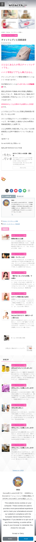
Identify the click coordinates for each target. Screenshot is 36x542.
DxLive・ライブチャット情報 (10, 221)
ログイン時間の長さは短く (20, 297)
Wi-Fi (4, 224)
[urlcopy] (29, 190)
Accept (26, 538)
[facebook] (11, 190)
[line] (24, 190)
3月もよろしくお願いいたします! (22, 448)
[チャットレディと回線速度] (20, 190)
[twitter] (7, 190)
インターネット (11, 224)
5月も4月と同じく (17, 408)
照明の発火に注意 (17, 239)
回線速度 (17, 224)
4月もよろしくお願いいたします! (22, 428)
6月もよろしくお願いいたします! (22, 388)
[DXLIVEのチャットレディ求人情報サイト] (18, 6)
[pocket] (16, 190)
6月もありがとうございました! (21, 368)
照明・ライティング (18, 257)
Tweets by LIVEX (18, 470)
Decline (10, 538)
